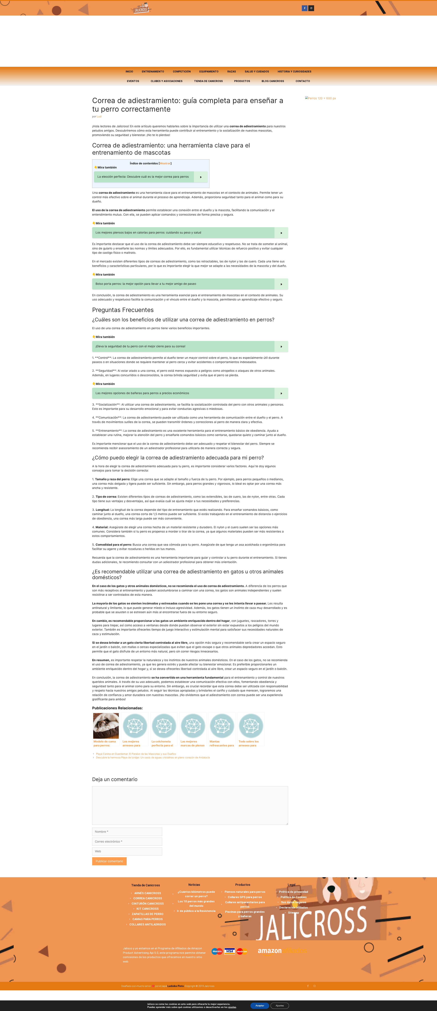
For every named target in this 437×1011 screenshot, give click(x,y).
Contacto (303, 81)
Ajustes (280, 1005)
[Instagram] (311, 8)
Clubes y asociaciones (166, 81)
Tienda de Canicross (208, 81)
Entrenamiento (153, 71)
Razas (231, 71)
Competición (182, 71)
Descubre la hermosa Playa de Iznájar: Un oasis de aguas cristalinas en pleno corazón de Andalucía (153, 757)
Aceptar (260, 1005)
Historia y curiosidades (294, 71)
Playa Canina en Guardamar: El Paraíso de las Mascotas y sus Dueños (136, 753)
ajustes (232, 1007)
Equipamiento (208, 71)
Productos (242, 81)
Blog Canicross (273, 81)
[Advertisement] (218, 41)
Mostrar (165, 163)
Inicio (129, 71)
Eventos (133, 81)
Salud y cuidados (257, 71)
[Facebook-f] (305, 8)
